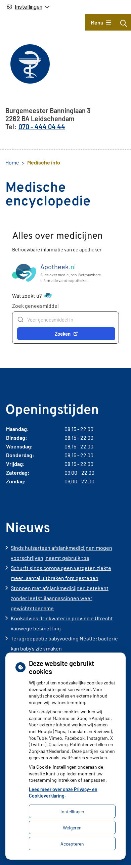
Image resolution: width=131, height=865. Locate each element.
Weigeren (72, 827)
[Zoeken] (123, 23)
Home (12, 162)
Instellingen (72, 811)
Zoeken (63, 334)
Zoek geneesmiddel (35, 305)
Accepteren (72, 844)
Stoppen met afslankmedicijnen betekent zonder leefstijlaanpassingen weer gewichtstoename (59, 598)
